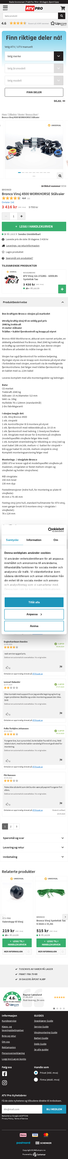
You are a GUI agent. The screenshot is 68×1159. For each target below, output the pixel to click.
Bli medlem (54, 1109)
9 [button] (48, 172)
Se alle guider (41, 1049)
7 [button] (41, 172)
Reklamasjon (9, 1047)
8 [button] (45, 172)
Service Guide (41, 1026)
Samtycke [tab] (12, 539)
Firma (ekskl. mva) (49, 1079)
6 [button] (37, 172)
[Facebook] (17, 1073)
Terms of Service (21, 1118)
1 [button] (19, 172)
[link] (34, 999)
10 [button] (34, 176)
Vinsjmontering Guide (45, 1032)
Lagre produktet (14, 252)
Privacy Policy (7, 1118)
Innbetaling (10, 857)
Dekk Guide (40, 1043)
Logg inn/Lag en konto (14, 1059)
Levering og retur (13, 847)
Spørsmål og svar (13, 838)
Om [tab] (55, 539)
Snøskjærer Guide (43, 1020)
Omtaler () (8, 202)
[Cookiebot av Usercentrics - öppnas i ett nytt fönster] (48, 529)
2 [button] (23, 172)
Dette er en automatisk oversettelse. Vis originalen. (25, 657)
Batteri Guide (41, 1038)
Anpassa (32, 614)
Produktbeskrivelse (15, 302)
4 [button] (30, 172)
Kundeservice (9, 1020)
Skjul (57, 101)
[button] (34, 23)
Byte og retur (9, 1035)
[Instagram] (17, 1082)
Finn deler (34, 92)
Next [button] (65, 917)
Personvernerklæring (13, 1053)
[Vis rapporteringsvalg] (60, 667)
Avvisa (34, 626)
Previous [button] (2, 917)
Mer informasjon (13, 951)
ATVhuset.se (37, 673)
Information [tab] (33, 539)
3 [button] (26, 172)
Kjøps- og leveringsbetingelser (13, 1028)
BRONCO (6, 189)
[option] (34, 149)
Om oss (6, 1041)
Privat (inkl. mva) (49, 1072)
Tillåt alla (34, 602)
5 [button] (34, 172)
